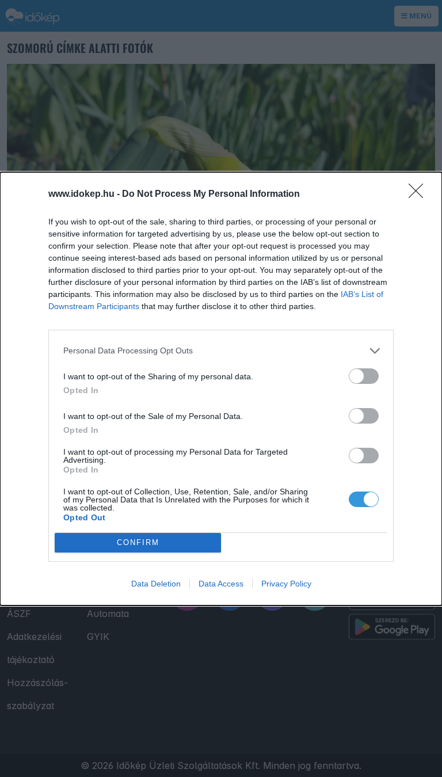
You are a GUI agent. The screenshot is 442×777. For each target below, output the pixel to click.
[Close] (419, 194)
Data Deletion (156, 583)
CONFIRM (138, 542)
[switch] (364, 376)
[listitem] (221, 351)
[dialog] (221, 388)
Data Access (221, 583)
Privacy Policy (286, 583)
